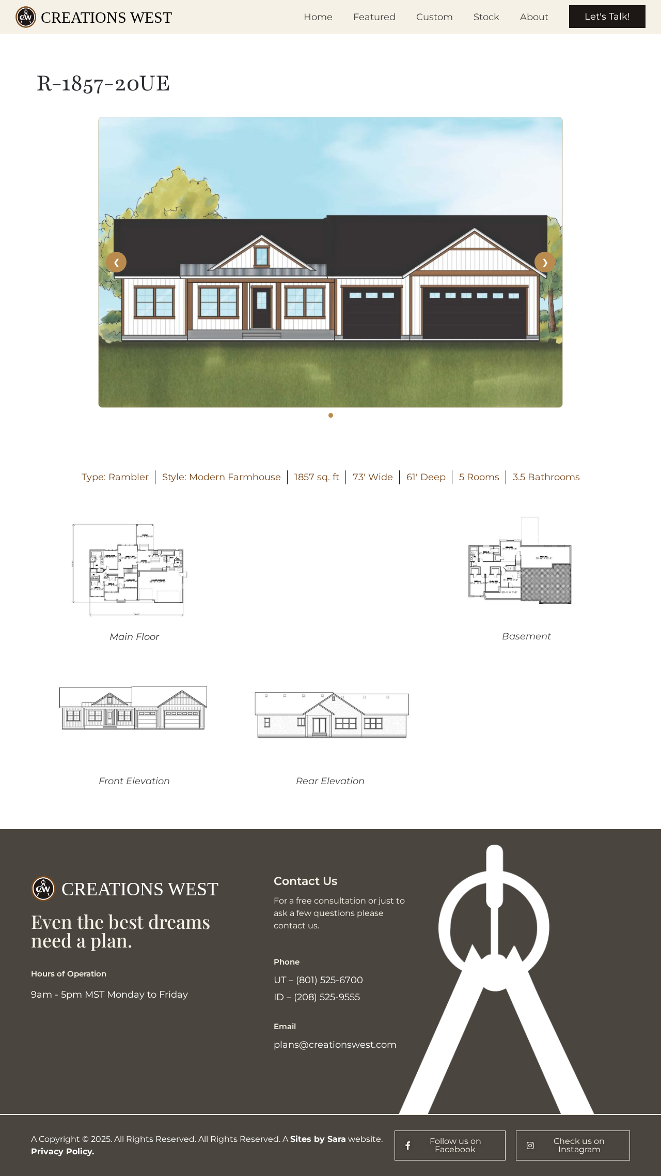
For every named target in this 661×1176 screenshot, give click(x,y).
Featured (374, 17)
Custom (434, 17)
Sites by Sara (318, 1139)
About (534, 17)
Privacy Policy (61, 1151)
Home (318, 17)
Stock (486, 17)
